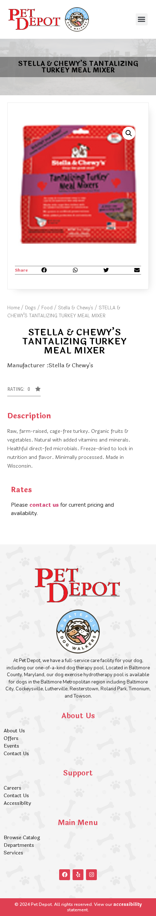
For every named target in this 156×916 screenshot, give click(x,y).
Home (13, 307)
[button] (142, 19)
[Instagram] (91, 874)
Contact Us (16, 753)
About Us (14, 731)
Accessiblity (17, 803)
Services (13, 853)
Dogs (30, 307)
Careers (12, 788)
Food (47, 307)
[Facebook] (64, 874)
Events (11, 746)
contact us (44, 505)
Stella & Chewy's (75, 307)
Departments (19, 845)
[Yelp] (78, 874)
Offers (12, 738)
